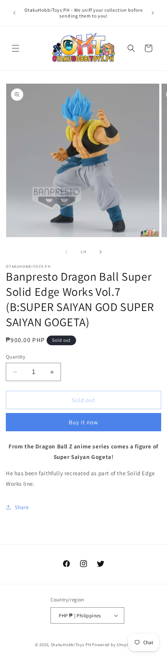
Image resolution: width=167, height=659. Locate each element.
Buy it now (83, 422)
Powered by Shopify (112, 644)
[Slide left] (66, 251)
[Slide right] (100, 251)
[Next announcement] (152, 12)
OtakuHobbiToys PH (71, 644)
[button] (15, 48)
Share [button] (22, 507)
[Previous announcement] (14, 12)
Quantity (15, 356)
